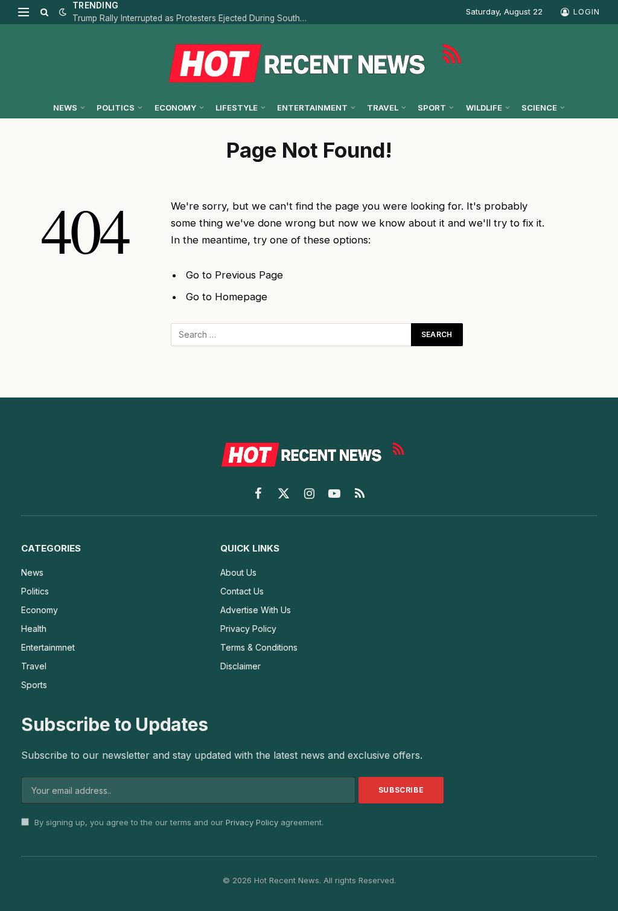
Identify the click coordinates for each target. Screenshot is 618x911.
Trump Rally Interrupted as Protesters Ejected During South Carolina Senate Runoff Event (193, 18)
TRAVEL (382, 107)
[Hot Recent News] (309, 60)
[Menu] (23, 12)
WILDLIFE (484, 107)
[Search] (44, 12)
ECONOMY (175, 107)
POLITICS (116, 107)
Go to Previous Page (234, 275)
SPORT (432, 107)
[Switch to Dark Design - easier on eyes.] (61, 12)
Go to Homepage (226, 297)
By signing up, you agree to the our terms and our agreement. (177, 822)
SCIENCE (539, 107)
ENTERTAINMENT (312, 107)
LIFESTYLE (236, 107)
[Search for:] (291, 334)
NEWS (65, 107)
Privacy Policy (252, 822)
